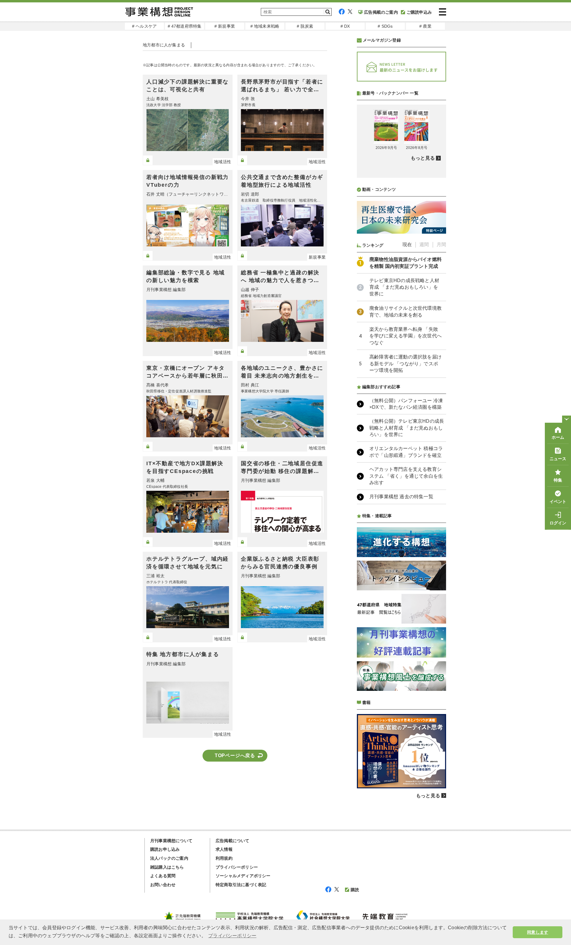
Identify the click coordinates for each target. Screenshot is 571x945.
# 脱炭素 (305, 26)
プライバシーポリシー (237, 867)
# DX (345, 26)
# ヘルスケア (144, 26)
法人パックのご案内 (169, 858)
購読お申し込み (165, 849)
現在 (407, 244)
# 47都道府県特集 (185, 26)
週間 (424, 244)
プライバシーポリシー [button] (232, 935)
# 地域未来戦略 (265, 26)
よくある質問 (162, 876)
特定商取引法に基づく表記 (241, 885)
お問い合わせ (162, 885)
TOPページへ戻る (235, 755)
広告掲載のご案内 (381, 12)
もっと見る (423, 158)
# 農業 (425, 26)
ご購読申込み (419, 12)
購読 (355, 890)
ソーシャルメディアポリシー (243, 876)
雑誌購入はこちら (167, 867)
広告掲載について (233, 841)
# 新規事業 (224, 26)
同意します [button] (537, 932)
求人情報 (224, 849)
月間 (441, 244)
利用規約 (224, 858)
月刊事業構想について (171, 841)
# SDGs (385, 26)
